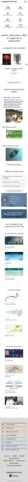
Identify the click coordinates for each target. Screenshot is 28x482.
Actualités (7, 456)
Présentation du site (8, 460)
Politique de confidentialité (14, 465)
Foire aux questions (14, 458)
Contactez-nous (20, 460)
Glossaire (21, 456)
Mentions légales (14, 463)
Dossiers (14, 456)
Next (26, 64)
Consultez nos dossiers (14, 82)
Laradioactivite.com (16, 480)
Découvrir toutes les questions (14, 190)
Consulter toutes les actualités (14, 164)
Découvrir (14, 73)
